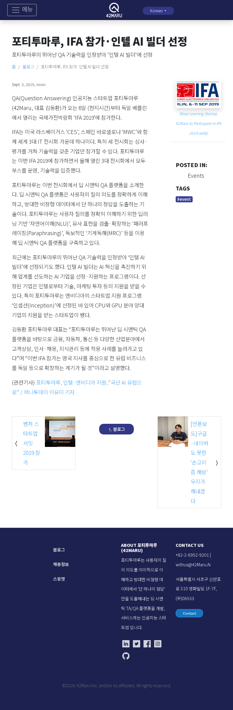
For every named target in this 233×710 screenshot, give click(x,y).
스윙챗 (59, 579)
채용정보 (61, 564)
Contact (189, 613)
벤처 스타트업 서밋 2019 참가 (31, 443)
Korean (157, 10)
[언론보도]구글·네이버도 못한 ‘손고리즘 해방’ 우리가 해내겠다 (199, 462)
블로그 (28, 66)
